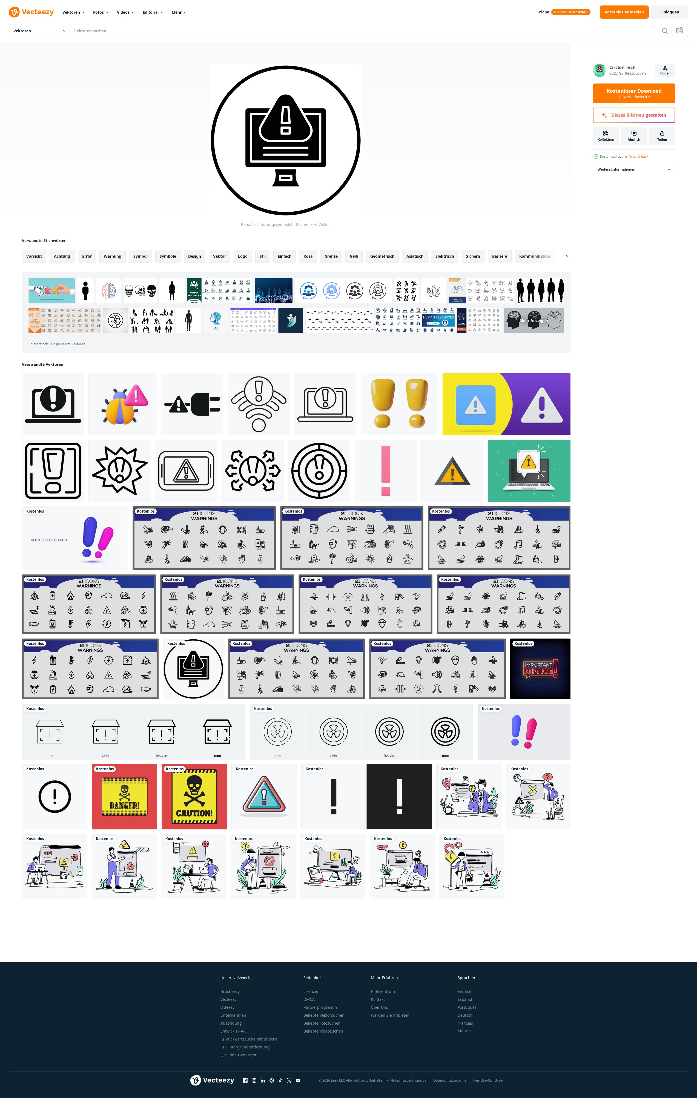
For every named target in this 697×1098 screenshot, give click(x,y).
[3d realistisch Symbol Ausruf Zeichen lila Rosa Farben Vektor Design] (524, 732)
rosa (307, 256)
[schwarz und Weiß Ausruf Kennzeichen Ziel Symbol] (319, 471)
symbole (168, 256)
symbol (140, 256)
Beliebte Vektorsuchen (324, 1015)
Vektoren (71, 12)
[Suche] (665, 30)
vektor (219, 256)
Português (467, 1007)
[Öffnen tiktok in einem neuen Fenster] (280, 1080)
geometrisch (382, 256)
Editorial (151, 12)
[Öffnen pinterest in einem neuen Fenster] (271, 1080)
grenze (331, 256)
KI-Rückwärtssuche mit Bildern (248, 1039)
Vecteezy (228, 999)
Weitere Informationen (616, 169)
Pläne (544, 12)
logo (243, 256)
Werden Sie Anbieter (390, 1015)
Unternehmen (233, 1015)
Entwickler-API (233, 1031)
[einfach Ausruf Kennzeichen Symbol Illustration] (53, 471)
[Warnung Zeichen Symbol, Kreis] (54, 796)
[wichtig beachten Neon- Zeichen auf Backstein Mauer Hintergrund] (540, 669)
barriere (499, 256)
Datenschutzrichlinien (451, 1080)
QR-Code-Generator (238, 1054)
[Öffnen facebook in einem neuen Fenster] (245, 1080)
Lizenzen (311, 991)
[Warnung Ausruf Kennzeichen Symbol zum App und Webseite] (366, 796)
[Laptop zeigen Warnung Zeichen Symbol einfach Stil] (53, 404)
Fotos (98, 12)
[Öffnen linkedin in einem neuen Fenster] (263, 1080)
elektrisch (444, 256)
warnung (112, 256)
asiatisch (414, 256)
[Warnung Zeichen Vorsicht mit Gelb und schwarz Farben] (124, 796)
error (87, 256)
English (464, 991)
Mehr (177, 12)
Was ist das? (638, 156)
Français (465, 1023)
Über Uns (379, 1007)
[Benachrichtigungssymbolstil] (193, 669)
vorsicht (34, 256)
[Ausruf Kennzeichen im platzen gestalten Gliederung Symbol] (119, 471)
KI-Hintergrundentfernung (245, 1047)
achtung (62, 256)
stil (263, 256)
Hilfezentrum (383, 991)
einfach (284, 256)
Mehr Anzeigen (534, 320)
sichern (473, 256)
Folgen (665, 73)
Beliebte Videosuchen (323, 1031)
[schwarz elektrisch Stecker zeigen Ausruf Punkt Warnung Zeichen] (192, 404)
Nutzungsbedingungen (409, 1080)
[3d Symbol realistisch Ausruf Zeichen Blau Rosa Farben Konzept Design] (75, 538)
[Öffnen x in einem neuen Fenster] (289, 1080)
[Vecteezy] (31, 12)
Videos (123, 12)
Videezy (227, 1007)
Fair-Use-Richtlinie (488, 1080)
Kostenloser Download (634, 93)
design (194, 256)
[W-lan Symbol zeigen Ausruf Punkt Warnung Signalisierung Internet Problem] (259, 404)
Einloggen (669, 12)
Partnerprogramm (320, 1007)
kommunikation (534, 256)
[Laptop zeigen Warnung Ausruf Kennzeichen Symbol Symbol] (325, 404)
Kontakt (378, 999)
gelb (354, 256)
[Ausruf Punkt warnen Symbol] (253, 471)
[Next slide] (562, 256)
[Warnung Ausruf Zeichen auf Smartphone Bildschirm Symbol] (186, 471)
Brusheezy (230, 991)
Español (465, 999)
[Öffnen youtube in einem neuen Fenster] (298, 1080)
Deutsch (465, 1015)
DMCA (309, 999)
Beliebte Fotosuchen (322, 1023)
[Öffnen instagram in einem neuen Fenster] (254, 1080)
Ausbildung (231, 1023)
